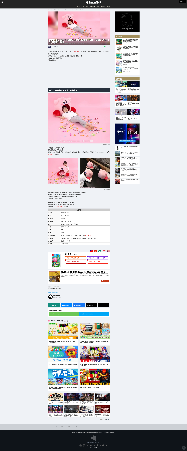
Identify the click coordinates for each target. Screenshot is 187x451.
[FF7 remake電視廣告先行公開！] (133, 98)
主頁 (78, 7)
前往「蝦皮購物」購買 (73, 258)
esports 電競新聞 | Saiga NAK (93, 442)
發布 (87, 7)
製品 (98, 7)
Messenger (66, 305)
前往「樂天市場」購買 (73, 261)
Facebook (78, 305)
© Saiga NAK (93, 447)
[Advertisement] (79, 76)
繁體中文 (182, 1)
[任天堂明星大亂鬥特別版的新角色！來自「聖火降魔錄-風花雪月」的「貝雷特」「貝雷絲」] (121, 84)
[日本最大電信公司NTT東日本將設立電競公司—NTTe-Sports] (133, 84)
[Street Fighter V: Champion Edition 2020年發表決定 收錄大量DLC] (121, 98)
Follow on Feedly (56, 314)
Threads (90, 305)
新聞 (83, 7)
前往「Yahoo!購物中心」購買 (97, 258)
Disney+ (108, 419)
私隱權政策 (75, 427)
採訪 (108, 7)
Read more (105, 280)
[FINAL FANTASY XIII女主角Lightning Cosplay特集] (133, 112)
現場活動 (92, 7)
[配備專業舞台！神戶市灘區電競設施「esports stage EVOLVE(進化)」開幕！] (121, 112)
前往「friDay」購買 (95, 261)
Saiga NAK (93, 2)
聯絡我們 (62, 427)
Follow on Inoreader (87, 314)
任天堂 (58, 292)
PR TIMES (108, 144)
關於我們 (56, 427)
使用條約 (68, 427)
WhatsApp (53, 305)
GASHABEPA (76, 52)
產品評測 (103, 7)
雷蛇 (103, 419)
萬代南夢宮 (52, 292)
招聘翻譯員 (82, 427)
